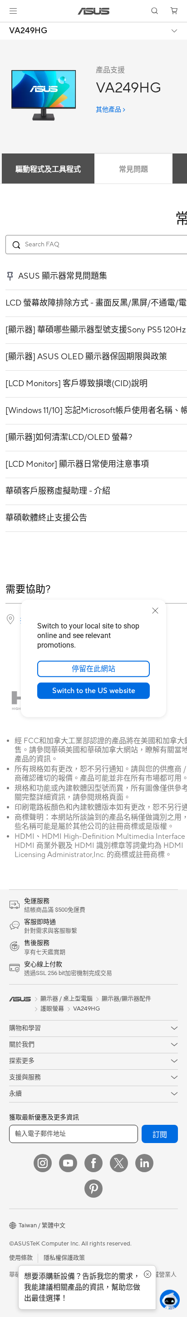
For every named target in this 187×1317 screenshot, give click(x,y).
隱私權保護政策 (64, 1257)
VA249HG (28, 31)
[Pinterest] (93, 1188)
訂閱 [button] (160, 1134)
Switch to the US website (93, 690)
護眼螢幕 (52, 1008)
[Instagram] (43, 1163)
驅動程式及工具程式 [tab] (48, 169)
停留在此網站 (93, 669)
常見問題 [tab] (133, 169)
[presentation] (10, 619)
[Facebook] (93, 1163)
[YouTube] (68, 1163)
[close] (155, 610)
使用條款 (21, 1257)
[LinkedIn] (144, 1163)
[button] (13, 11)
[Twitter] (119, 1163)
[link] (94, 11)
